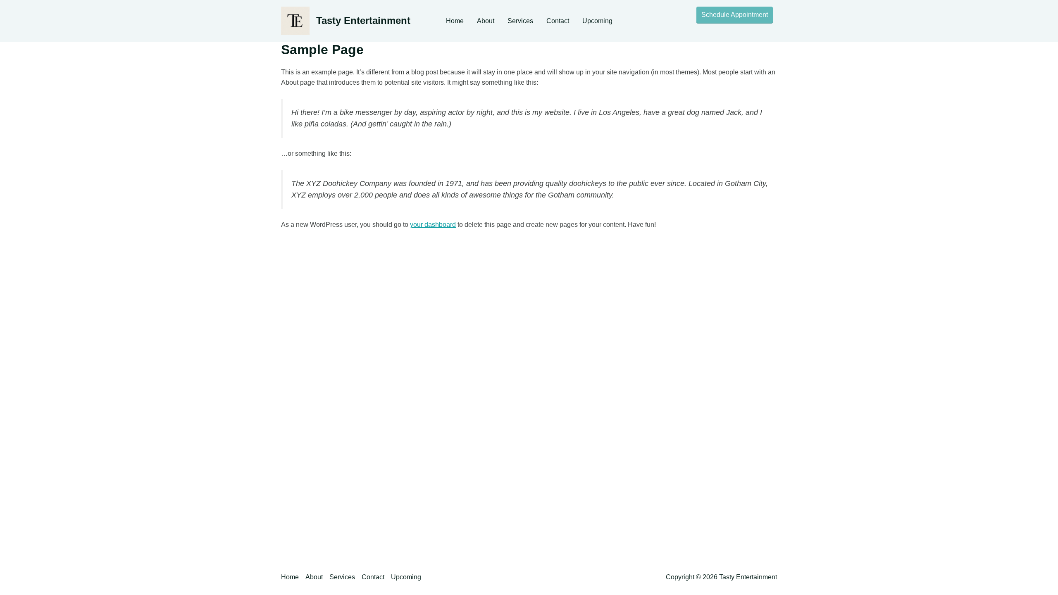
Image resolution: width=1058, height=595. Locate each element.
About (485, 20)
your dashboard (433, 224)
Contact (557, 20)
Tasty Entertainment (363, 20)
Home (455, 20)
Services (520, 20)
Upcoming (597, 20)
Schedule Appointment (734, 14)
